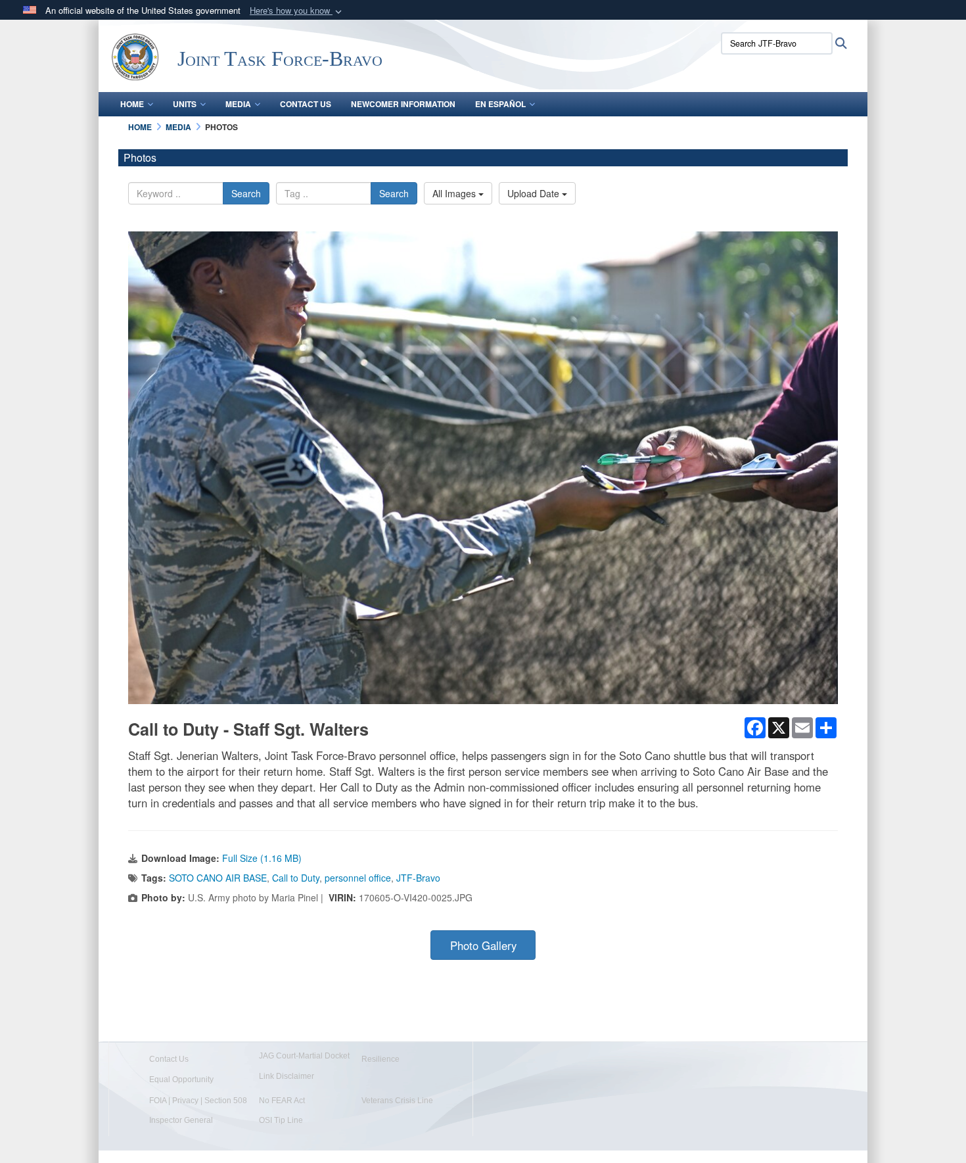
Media (238, 104)
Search (246, 193)
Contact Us (305, 104)
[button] (297, 11)
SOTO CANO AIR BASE (218, 877)
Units (184, 104)
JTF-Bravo (418, 877)
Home (132, 104)
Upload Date (534, 193)
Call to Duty (295, 877)
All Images (455, 193)
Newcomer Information (403, 104)
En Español (500, 104)
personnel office (358, 877)
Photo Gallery (483, 945)
